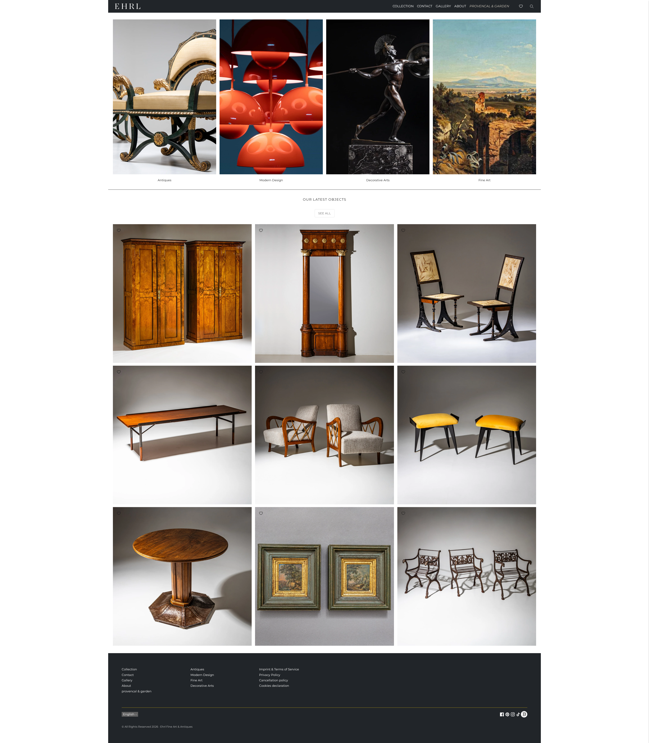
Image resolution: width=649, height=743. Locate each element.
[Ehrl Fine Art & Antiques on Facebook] (502, 716)
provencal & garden (489, 6)
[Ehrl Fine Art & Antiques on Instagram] (513, 716)
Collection (403, 6)
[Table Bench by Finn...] (182, 435)
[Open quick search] (531, 6)
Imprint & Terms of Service (279, 669)
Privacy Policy (269, 675)
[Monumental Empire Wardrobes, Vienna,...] (182, 293)
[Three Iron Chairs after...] (466, 576)
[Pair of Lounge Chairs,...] (324, 435)
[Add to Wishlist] (118, 230)
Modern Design (202, 675)
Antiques (197, 669)
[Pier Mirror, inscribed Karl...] (324, 293)
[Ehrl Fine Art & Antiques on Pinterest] (507, 716)
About (460, 6)
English (128, 714)
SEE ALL (324, 213)
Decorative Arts (202, 686)
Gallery (443, 6)
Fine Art (196, 680)
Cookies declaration (274, 686)
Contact (424, 6)
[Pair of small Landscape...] (324, 576)
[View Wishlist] (521, 6)
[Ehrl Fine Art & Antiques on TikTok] (518, 716)
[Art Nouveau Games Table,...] (182, 576)
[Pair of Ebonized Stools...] (466, 435)
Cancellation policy (273, 680)
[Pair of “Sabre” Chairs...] (466, 293)
